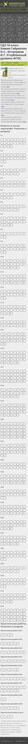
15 (16, 363)
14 (10, 363)
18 (10, 437)
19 (16, 437)
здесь (7, 86)
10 (10, 146)
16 (23, 381)
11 (16, 267)
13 (3, 344)
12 (23, 283)
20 (23, 437)
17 (3, 437)
